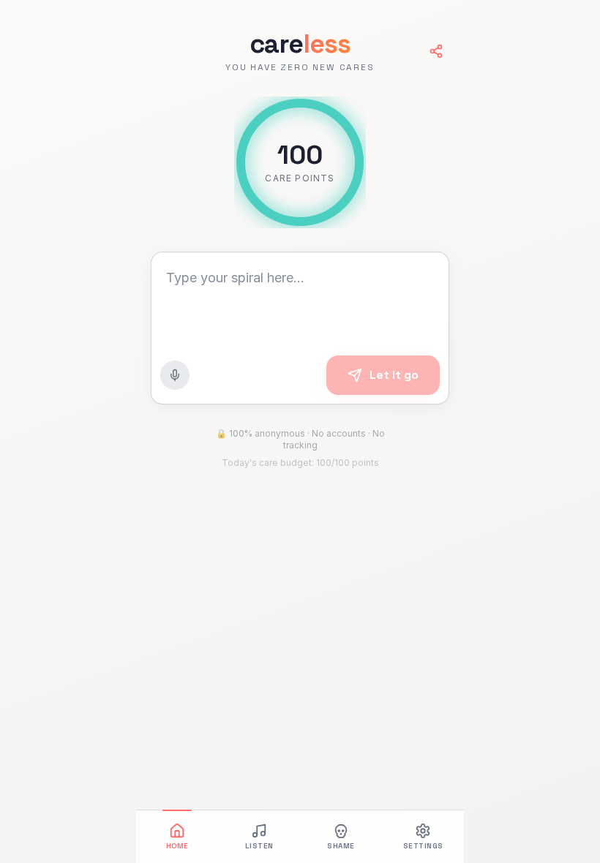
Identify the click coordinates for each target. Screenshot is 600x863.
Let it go (394, 374)
